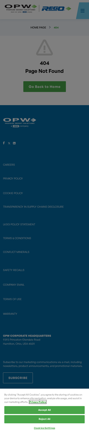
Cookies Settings (44, 428)
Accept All (44, 409)
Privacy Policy (37, 401)
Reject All (44, 419)
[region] (44, 411)
